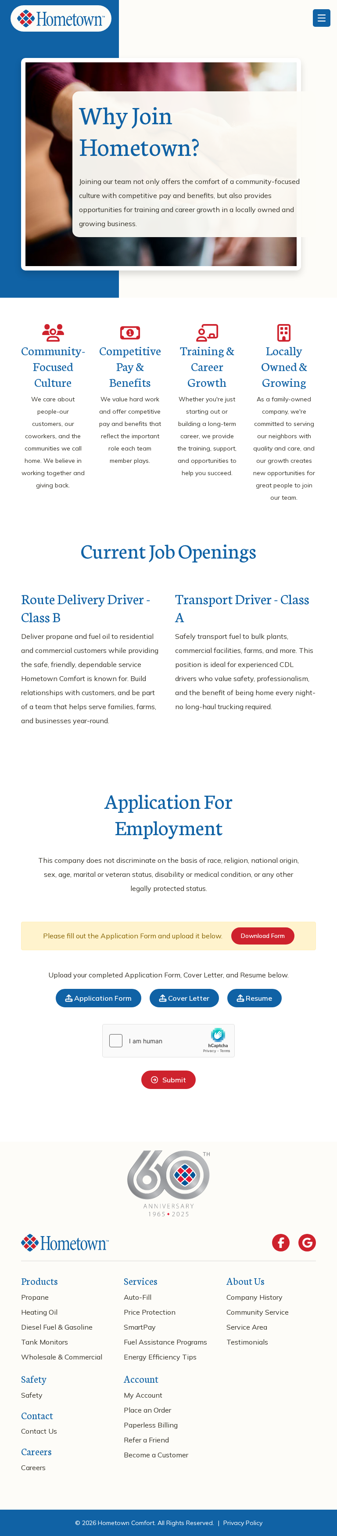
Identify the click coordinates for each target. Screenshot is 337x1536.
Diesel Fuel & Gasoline (57, 1327)
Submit (174, 1079)
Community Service (257, 1312)
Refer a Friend (146, 1439)
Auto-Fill (137, 1297)
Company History (254, 1297)
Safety (32, 1395)
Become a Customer (156, 1454)
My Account (143, 1395)
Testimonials (247, 1342)
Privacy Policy (242, 1523)
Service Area (246, 1327)
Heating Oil (39, 1312)
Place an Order (147, 1410)
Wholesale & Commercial (61, 1356)
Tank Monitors (44, 1342)
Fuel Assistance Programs (165, 1342)
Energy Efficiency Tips (160, 1356)
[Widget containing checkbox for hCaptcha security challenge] (168, 1040)
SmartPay (140, 1327)
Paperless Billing (151, 1425)
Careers (33, 1467)
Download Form (263, 936)
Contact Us (39, 1431)
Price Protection (150, 1312)
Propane (35, 1297)
